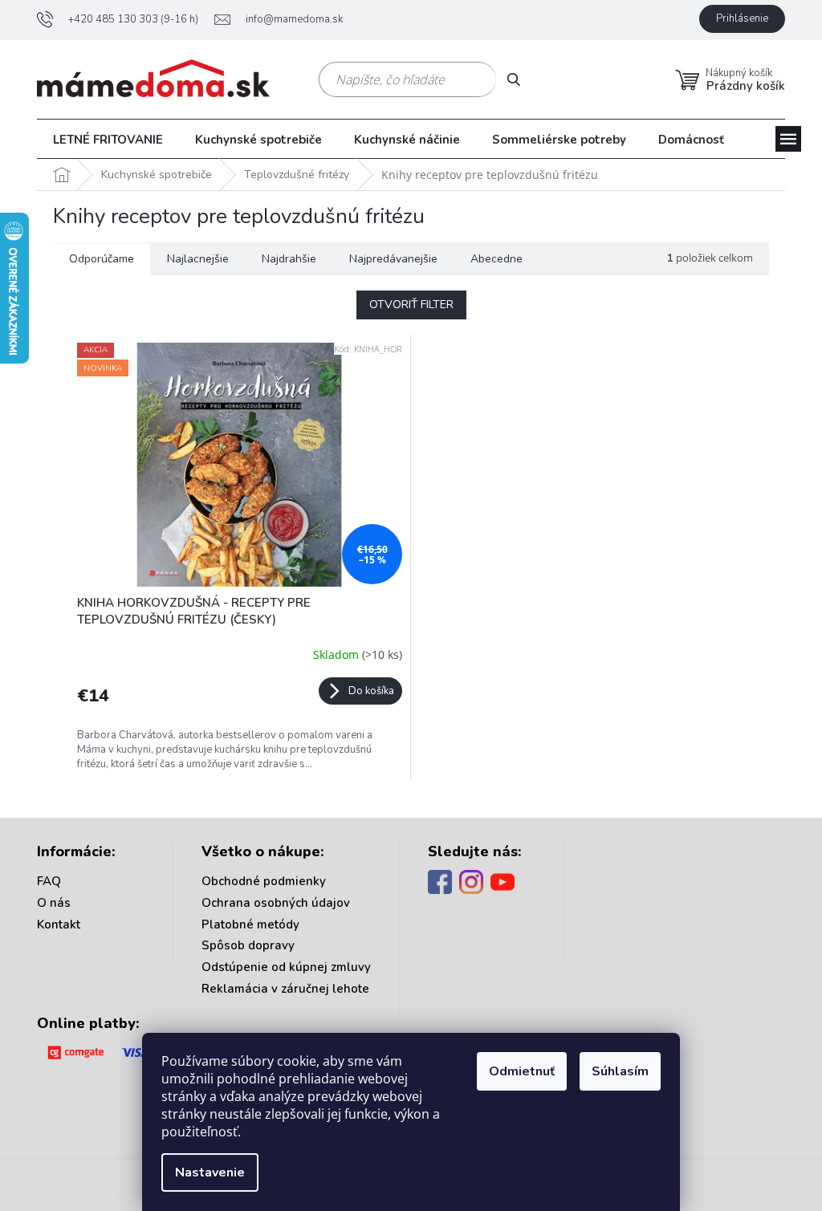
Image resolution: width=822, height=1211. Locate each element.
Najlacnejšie (198, 258)
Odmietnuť (522, 1071)
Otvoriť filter (411, 304)
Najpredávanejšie (393, 258)
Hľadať (519, 79)
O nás (54, 903)
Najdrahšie (289, 258)
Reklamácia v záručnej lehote (285, 989)
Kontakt (58, 924)
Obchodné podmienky (263, 881)
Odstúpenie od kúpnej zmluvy (286, 967)
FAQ (49, 881)
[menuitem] (108, 140)
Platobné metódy (250, 924)
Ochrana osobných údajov (275, 903)
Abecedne (496, 258)
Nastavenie (210, 1172)
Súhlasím (620, 1071)
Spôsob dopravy (248, 945)
